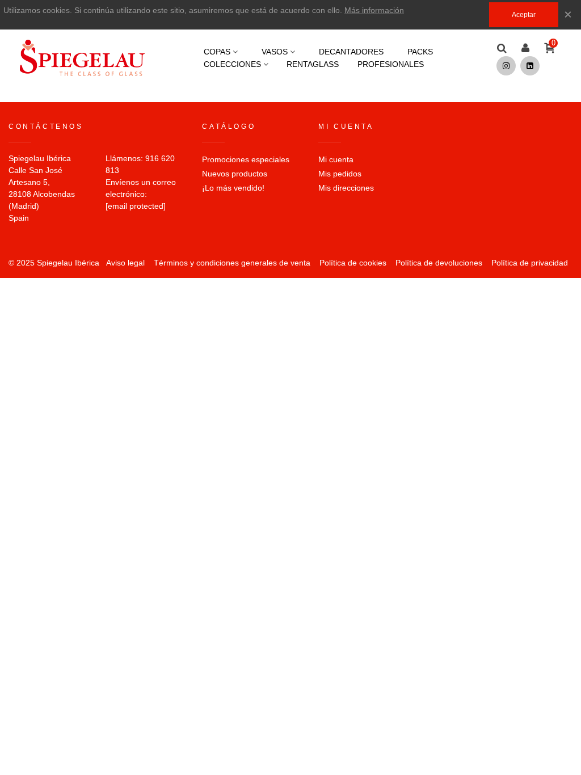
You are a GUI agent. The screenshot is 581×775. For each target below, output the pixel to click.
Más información (374, 10)
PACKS (420, 51)
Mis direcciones (346, 187)
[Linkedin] (530, 65)
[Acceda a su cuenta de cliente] (525, 48)
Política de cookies (352, 262)
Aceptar (524, 15)
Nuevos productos (234, 173)
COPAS (217, 51)
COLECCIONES (232, 64)
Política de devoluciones (438, 262)
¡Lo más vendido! (233, 187)
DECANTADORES (351, 51)
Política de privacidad (529, 262)
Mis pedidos (339, 173)
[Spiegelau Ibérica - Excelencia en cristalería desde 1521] (82, 57)
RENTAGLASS (313, 64)
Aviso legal (125, 262)
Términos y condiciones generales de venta (232, 262)
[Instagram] (506, 65)
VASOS (275, 51)
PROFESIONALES (390, 64)
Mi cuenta (335, 159)
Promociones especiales (245, 159)
